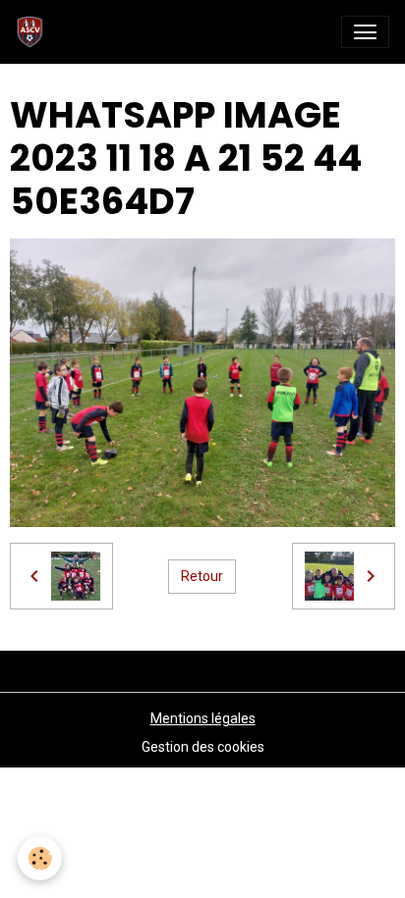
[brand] (34, 32)
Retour (202, 576)
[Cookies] (40, 858)
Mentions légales (203, 718)
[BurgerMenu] (365, 32)
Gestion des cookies (203, 747)
